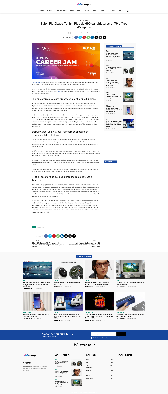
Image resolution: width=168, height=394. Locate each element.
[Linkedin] (92, 37)
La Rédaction (79, 33)
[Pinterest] (84, 37)
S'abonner (121, 334)
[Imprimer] (100, 37)
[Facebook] (76, 37)
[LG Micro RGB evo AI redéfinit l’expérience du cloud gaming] (128, 97)
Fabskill (59, 91)
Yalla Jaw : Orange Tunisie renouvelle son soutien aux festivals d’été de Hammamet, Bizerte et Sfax (99, 316)
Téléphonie (110, 106)
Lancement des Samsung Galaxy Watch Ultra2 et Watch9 (114, 69)
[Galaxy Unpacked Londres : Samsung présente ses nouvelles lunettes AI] (128, 82)
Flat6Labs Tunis (37, 82)
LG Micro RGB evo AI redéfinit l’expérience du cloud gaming (113, 96)
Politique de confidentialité (112, 338)
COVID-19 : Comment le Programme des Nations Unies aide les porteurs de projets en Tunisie (48, 245)
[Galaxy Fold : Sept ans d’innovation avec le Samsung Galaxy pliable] (130, 301)
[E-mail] (96, 37)
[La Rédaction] (69, 33)
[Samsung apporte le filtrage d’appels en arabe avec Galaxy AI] (128, 110)
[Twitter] (80, 37)
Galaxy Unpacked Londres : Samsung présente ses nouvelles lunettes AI (113, 83)
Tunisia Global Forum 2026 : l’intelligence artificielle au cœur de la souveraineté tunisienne (113, 55)
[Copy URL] (104, 37)
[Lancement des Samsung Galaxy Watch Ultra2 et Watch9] (128, 69)
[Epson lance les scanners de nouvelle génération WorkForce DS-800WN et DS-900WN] (128, 123)
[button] (128, 11)
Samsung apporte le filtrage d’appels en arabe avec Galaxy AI (114, 109)
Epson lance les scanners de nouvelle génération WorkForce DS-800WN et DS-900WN (114, 124)
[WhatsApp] (88, 37)
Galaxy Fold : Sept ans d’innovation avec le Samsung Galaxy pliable (130, 315)
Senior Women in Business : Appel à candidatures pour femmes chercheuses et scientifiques (84, 245)
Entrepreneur (84, 20)
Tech (107, 51)
